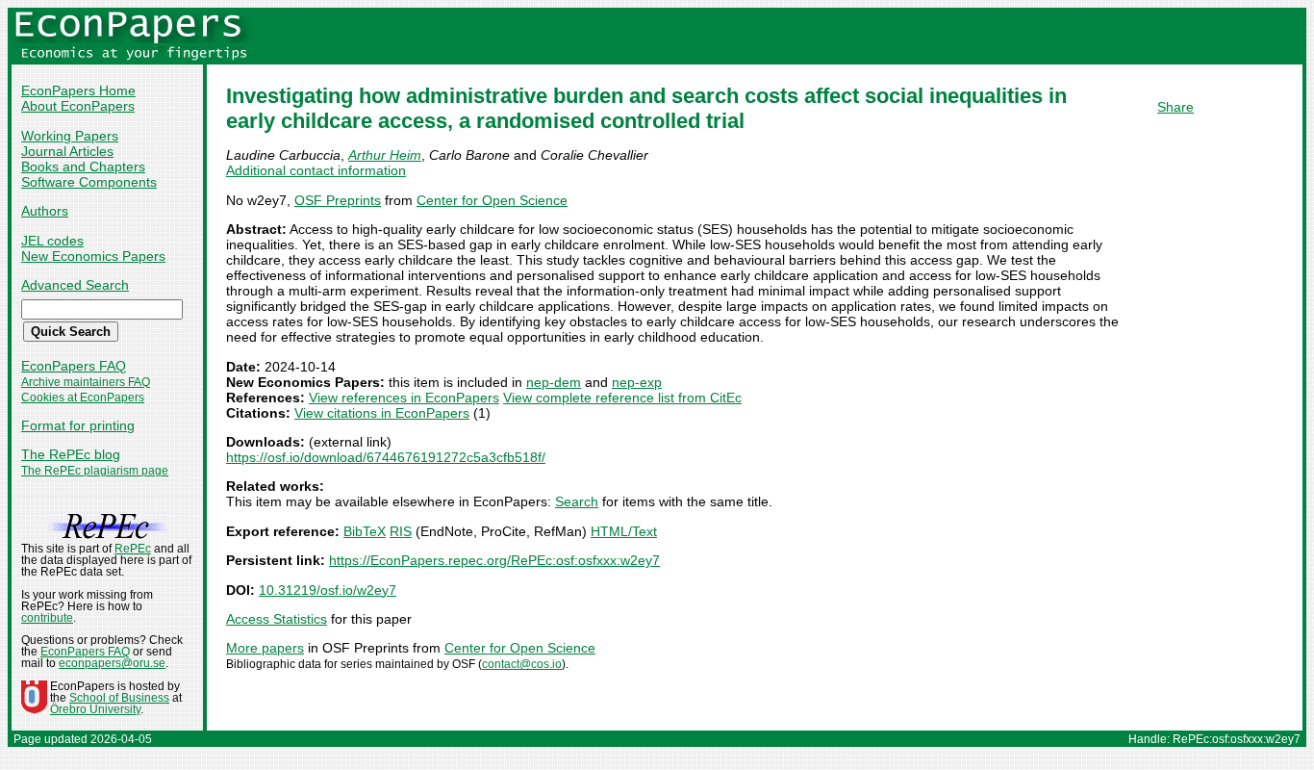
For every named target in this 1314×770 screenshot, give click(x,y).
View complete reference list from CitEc (622, 397)
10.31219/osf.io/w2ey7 (327, 590)
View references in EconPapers (404, 397)
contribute (47, 618)
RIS (401, 531)
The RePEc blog (70, 454)
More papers (265, 647)
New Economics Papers (93, 256)
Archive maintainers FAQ (85, 382)
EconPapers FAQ (73, 365)
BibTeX (364, 531)
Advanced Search (75, 285)
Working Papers (69, 135)
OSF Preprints (337, 200)
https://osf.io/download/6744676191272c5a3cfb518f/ (385, 457)
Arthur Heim (384, 155)
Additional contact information (316, 170)
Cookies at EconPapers (82, 397)
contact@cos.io (522, 664)
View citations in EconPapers (381, 413)
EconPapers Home (78, 90)
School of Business (119, 698)
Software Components (89, 182)
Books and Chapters (83, 166)
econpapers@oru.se (112, 663)
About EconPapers (78, 106)
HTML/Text (624, 531)
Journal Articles (67, 151)
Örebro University (95, 709)
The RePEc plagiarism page (94, 470)
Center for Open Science (492, 200)
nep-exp (637, 382)
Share (1175, 107)
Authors (44, 210)
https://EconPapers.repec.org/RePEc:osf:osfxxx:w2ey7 (494, 560)
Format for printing (78, 425)
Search (576, 501)
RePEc (132, 548)
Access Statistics (276, 619)
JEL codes (52, 240)
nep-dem (553, 382)
